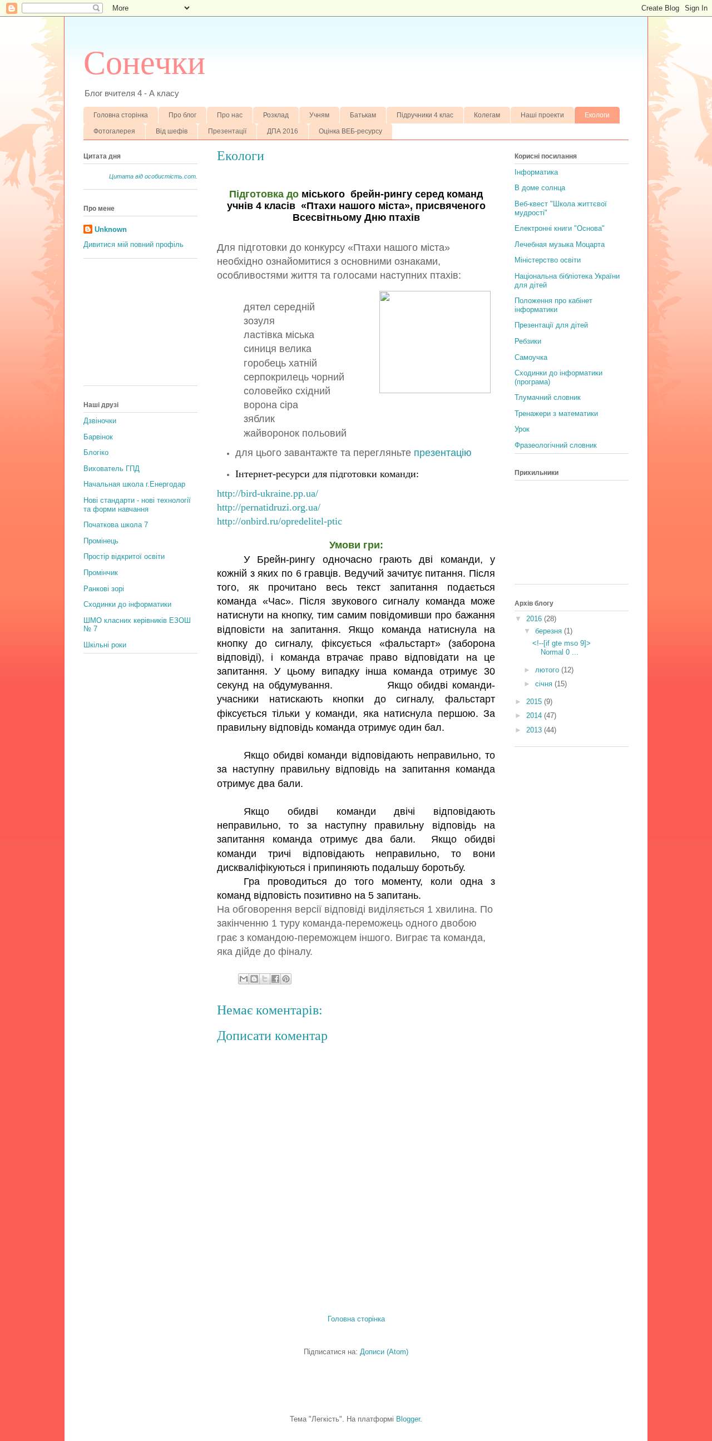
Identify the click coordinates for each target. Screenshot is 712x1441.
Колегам (487, 115)
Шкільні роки (104, 645)
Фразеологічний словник (556, 445)
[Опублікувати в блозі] (254, 978)
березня (549, 631)
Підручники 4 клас (425, 115)
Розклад (276, 115)
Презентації (227, 131)
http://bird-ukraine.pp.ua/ (267, 493)
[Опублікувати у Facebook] (275, 978)
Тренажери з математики (556, 413)
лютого (548, 670)
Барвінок (98, 437)
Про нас (230, 115)
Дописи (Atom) (384, 1352)
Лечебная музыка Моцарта (560, 244)
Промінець (100, 541)
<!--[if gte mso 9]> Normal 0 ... (561, 647)
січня (545, 684)
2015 (535, 701)
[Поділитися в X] (264, 978)
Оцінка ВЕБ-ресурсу (350, 131)
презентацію (443, 452)
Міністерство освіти (548, 260)
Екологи (597, 115)
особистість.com (170, 176)
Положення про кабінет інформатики (553, 305)
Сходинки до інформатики (127, 604)
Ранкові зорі (103, 589)
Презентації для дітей (551, 325)
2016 (535, 619)
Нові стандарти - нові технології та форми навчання (137, 504)
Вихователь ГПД (111, 468)
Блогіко (95, 452)
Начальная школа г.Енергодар (134, 484)
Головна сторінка (120, 115)
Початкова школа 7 (115, 525)
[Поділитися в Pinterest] (285, 978)
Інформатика (536, 172)
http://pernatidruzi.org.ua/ (268, 507)
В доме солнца (540, 188)
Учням (319, 115)
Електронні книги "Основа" (560, 228)
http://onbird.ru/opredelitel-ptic (279, 521)
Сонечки (144, 62)
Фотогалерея (114, 131)
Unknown (111, 229)
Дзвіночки (99, 421)
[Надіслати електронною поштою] (243, 978)
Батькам (363, 115)
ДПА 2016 (282, 131)
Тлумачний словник (548, 397)
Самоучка (531, 357)
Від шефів (171, 131)
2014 (535, 715)
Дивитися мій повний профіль (133, 244)
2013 (535, 730)
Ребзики (528, 341)
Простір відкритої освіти (124, 556)
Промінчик (100, 572)
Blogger (408, 1419)
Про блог (182, 115)
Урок (522, 429)
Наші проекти (542, 115)
